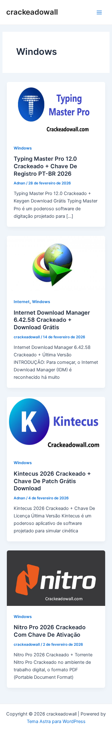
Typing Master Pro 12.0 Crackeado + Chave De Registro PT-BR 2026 (45, 166)
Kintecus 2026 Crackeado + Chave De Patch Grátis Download (52, 481)
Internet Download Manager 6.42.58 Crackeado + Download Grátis (52, 320)
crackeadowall (32, 12)
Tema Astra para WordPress (56, 721)
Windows (23, 148)
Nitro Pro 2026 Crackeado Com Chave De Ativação (50, 631)
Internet (22, 301)
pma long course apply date (56, 729)
